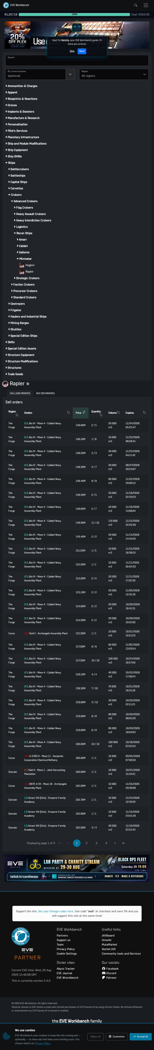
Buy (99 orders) (45, 393)
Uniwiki (106, 940)
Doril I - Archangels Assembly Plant (46, 633)
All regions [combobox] (88, 75)
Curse (11, 633)
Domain (12, 772)
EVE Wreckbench (68, 977)
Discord (111, 973)
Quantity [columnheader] (96, 411)
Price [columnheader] (78, 413)
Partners (62, 935)
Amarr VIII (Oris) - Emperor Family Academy (45, 800)
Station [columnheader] (28, 413)
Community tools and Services (121, 953)
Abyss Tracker (66, 968)
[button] (16, 5)
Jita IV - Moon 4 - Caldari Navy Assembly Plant (42, 425)
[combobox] (35, 74)
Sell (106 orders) (20, 393)
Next (82, 51)
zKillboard (108, 935)
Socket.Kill (109, 949)
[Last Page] (123, 843)
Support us (63, 940)
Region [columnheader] (12, 411)
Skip (72, 51)
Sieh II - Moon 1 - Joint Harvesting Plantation (44, 772)
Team (60, 944)
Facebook (112, 968)
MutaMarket (109, 944)
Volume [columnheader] (112, 413)
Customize (118, 1036)
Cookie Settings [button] (67, 953)
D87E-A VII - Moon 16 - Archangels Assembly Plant (45, 786)
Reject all (95, 1036)
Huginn (30, 265)
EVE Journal (64, 973)
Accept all (142, 1036)
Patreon (111, 977)
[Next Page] (115, 843)
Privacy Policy (43, 1043)
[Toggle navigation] (146, 5)
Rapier (29, 271)
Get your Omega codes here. (56, 911)
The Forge (11, 425)
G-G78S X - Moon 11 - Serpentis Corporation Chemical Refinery (43, 758)
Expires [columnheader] (130, 413)
